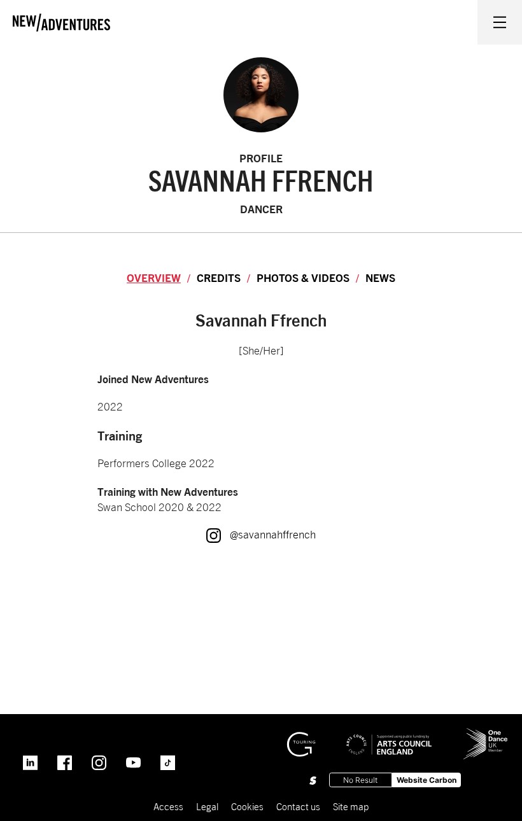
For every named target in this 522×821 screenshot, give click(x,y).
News (380, 277)
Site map (351, 806)
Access (168, 806)
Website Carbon (426, 780)
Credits (219, 277)
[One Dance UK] (485, 733)
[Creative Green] (301, 737)
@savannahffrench (261, 534)
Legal (207, 806)
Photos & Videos (303, 277)
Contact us (298, 806)
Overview (154, 277)
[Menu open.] (499, 22)
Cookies (247, 806)
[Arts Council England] (389, 735)
